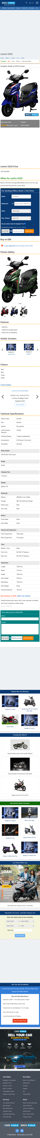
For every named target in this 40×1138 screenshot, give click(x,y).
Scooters (25, 1086)
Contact (25, 1108)
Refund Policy (26, 1111)
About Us (25, 1103)
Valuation (18, 8)
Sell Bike (4, 8)
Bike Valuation (7, 1106)
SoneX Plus (11, 354)
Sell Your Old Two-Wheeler (20, 985)
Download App (33, 1103)
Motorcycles (26, 1083)
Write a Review (25, 125)
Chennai (5, 1086)
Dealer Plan (25, 8)
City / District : (5, 218)
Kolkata (5, 1094)
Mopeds (25, 1088)
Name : (3, 196)
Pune (10, 1083)
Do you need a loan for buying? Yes (12, 224)
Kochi (10, 1086)
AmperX (29, 354)
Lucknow (9, 1088)
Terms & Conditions (21, 227)
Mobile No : (5, 204)
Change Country (27, 1117)
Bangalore (5, 1080)
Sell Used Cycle (7, 1117)
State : (3, 211)
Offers (3, 61)
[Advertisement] (20, 31)
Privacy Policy (30, 1114)
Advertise (29, 1106)
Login (32, 2)
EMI (9, 61)
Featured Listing (7, 1111)
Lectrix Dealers (5, 385)
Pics (13, 61)
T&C (24, 1114)
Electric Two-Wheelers (29, 1080)
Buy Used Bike (11, 8)
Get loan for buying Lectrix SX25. (18, 246)
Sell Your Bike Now (20, 1021)
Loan (36, 8)
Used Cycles (11, 1094)
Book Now (29, 231)
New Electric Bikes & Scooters (20, 803)
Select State (26, 2)
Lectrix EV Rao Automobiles (20, 391)
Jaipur (12, 1091)
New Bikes (31, 8)
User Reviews (26, 61)
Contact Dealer (20, 405)
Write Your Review (23, 596)
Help (24, 1106)
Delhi (4, 1088)
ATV (24, 1091)
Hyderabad (13, 1080)
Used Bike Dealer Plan (9, 1114)
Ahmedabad (6, 1091)
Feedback (31, 1108)
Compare (23, 122)
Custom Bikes (26, 1094)
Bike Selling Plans (8, 1108)
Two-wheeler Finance (9, 1103)
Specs (18, 61)
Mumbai (5, 1083)
